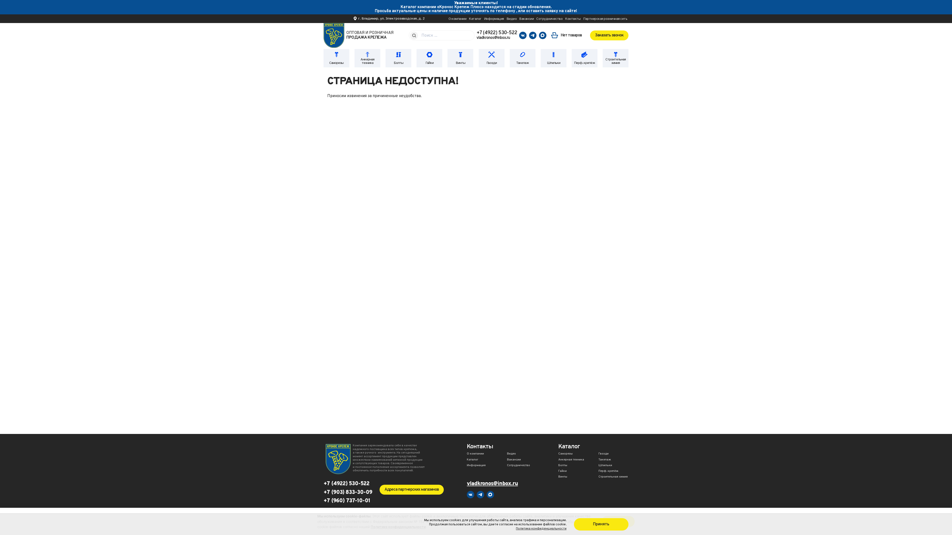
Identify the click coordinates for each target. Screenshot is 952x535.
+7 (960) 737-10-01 (347, 501)
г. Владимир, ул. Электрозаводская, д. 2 (391, 19)
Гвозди (491, 63)
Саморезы (336, 63)
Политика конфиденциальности (541, 529)
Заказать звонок (609, 35)
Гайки (429, 63)
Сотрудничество (549, 19)
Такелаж (522, 63)
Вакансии (526, 19)
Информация (494, 19)
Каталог (475, 19)
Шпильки (553, 63)
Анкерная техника (367, 61)
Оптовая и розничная (370, 35)
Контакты (573, 19)
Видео (511, 19)
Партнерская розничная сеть (605, 19)
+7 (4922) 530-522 (496, 32)
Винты (460, 63)
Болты (398, 63)
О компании (457, 19)
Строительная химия (615, 61)
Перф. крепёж (584, 63)
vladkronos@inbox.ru (493, 37)
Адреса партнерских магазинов (412, 489)
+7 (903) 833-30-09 (348, 493)
